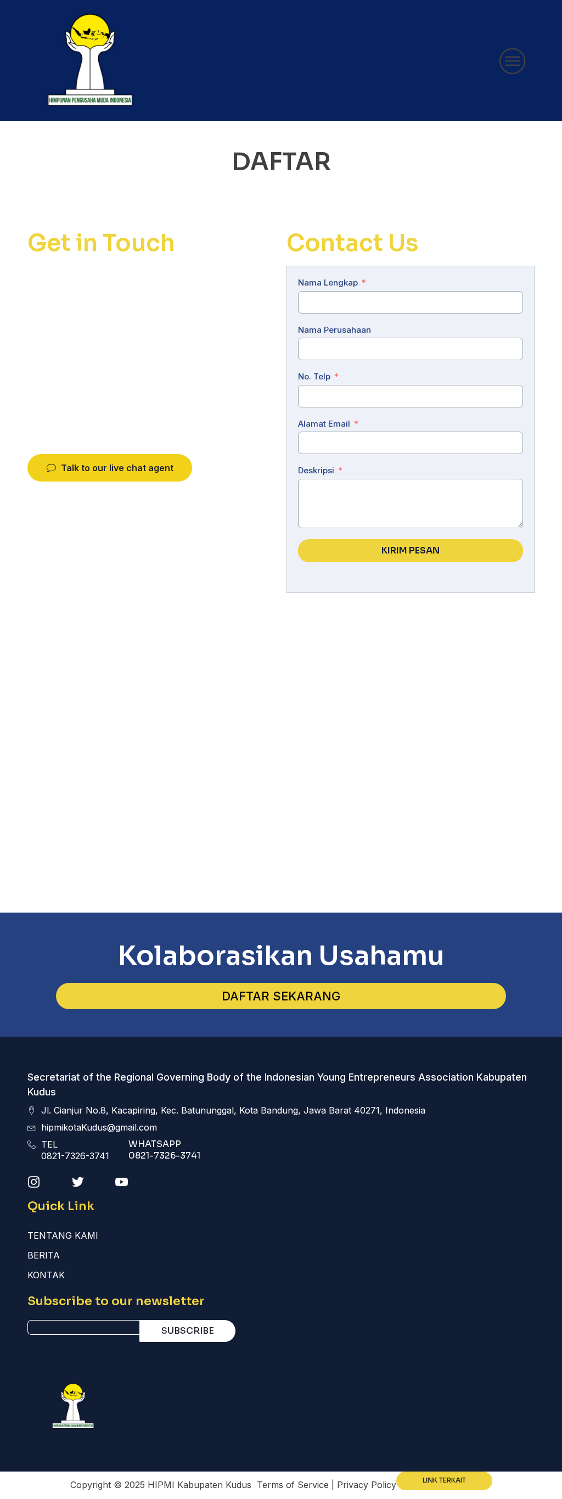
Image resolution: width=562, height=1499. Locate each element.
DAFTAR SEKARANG (281, 996)
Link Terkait (444, 1480)
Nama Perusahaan (334, 330)
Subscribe (187, 1330)
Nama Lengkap (328, 282)
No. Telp (314, 376)
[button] (109, 468)
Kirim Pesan (410, 550)
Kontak (46, 1274)
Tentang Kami (62, 1235)
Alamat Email (324, 423)
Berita (43, 1255)
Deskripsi (316, 470)
